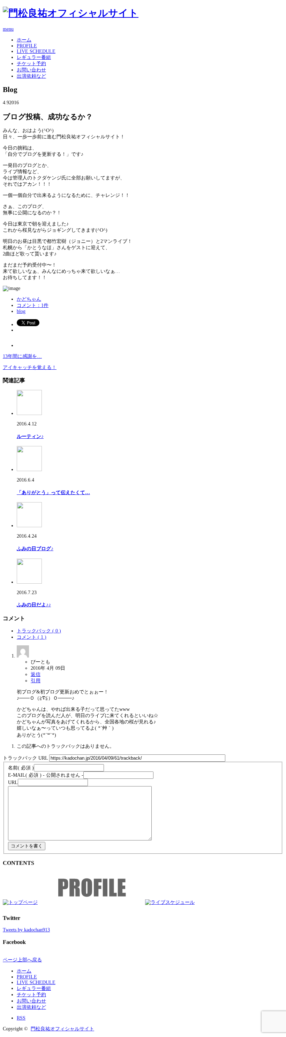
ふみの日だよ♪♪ (34, 604)
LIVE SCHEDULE (36, 51)
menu (8, 29)
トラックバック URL (25, 758)
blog (21, 311)
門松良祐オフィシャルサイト (62, 1028)
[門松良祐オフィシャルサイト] (70, 13)
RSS (21, 1018)
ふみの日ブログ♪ (35, 548)
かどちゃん (29, 299)
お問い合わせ (31, 69)
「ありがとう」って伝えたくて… (53, 492)
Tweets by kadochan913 (26, 929)
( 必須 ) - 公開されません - (45, 775)
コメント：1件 (32, 305)
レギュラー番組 (34, 57)
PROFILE (27, 45)
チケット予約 (31, 63)
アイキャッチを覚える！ (30, 367)
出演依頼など (31, 76)
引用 (35, 680)
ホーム (24, 40)
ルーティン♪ (30, 436)
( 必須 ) (21, 767)
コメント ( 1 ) (31, 637)
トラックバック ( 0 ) (39, 630)
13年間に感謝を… (22, 356)
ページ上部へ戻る (22, 959)
